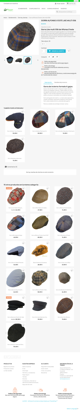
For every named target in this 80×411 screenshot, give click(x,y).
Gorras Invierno (53, 8)
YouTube (12, 357)
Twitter (8, 357)
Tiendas (24, 377)
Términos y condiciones (28, 372)
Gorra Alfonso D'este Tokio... (40, 290)
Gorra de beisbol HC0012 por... (64, 290)
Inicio (43, 8)
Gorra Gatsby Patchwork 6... (40, 131)
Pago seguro (25, 374)
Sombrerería (22, 8)
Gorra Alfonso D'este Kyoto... (64, 208)
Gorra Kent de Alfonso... (64, 317)
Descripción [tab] (48, 82)
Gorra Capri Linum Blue (64, 262)
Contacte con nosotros (11, 3)
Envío (23, 368)
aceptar (76, 1)
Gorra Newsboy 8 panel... (64, 235)
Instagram (19, 357)
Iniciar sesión (44, 368)
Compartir (49, 56)
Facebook (5, 357)
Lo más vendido (8, 370)
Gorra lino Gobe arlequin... (16, 208)
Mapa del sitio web (27, 384)
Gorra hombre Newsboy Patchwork (65, 131)
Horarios (24, 379)
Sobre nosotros (26, 366)
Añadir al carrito (56, 51)
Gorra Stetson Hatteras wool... (16, 344)
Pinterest (57, 56)
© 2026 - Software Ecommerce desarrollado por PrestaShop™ (40, 401)
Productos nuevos (9, 368)
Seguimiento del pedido (47, 366)
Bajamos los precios (9, 366)
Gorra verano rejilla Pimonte (15, 262)
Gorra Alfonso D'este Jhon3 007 (40, 235)
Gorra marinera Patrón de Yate (16, 317)
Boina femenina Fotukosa (40, 262)
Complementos (34, 8)
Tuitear (53, 56)
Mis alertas (44, 372)
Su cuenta (44, 364)
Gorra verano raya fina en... (15, 290)
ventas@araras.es (65, 379)
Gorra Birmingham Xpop (15, 235)
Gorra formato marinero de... (40, 317)
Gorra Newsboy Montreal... (15, 158)
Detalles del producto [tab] (60, 82)
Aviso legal (25, 370)
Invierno (64, 8)
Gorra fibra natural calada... (39, 208)
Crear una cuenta (46, 370)
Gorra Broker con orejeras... (15, 131)
